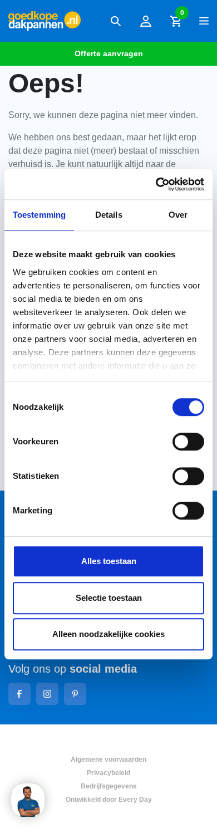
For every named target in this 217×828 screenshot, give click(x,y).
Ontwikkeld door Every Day (109, 799)
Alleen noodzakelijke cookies (108, 634)
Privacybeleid (108, 773)
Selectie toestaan (109, 597)
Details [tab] (108, 214)
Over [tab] (178, 214)
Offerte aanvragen (109, 53)
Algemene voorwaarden (108, 759)
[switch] (188, 441)
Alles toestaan (108, 561)
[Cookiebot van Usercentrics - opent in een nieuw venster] (156, 184)
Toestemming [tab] (39, 214)
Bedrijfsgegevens (109, 786)
